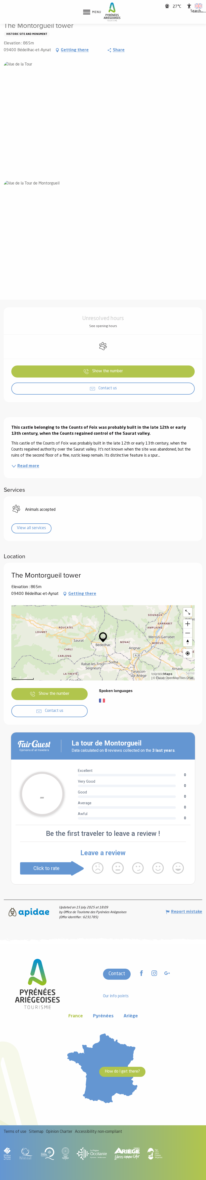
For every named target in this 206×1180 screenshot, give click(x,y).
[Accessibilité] (189, 6)
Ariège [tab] (131, 1016)
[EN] (198, 6)
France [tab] (75, 1016)
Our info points (116, 996)
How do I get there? (122, 1072)
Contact (117, 973)
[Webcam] (167, 6)
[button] (196, 11)
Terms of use (15, 1132)
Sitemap (36, 1132)
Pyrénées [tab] (103, 1016)
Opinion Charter (59, 1132)
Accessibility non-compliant (98, 1132)
